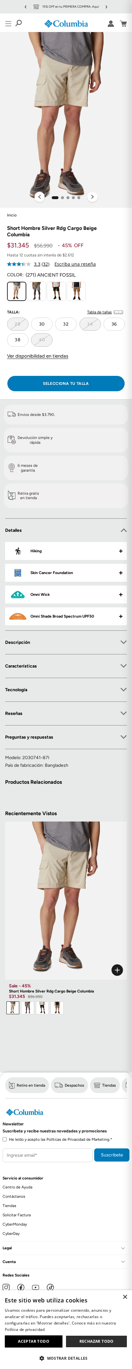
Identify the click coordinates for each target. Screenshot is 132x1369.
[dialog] (66, 1329)
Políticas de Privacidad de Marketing (77, 1139)
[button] (55, 197)
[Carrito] (123, 23)
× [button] (124, 1297)
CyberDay (11, 1233)
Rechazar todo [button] (96, 1341)
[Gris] (27, 1007)
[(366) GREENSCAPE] (56, 291)
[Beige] (12, 1007)
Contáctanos (14, 1196)
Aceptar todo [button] (33, 1341)
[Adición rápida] (66, 970)
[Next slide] (92, 197)
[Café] (57, 1007)
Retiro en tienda (31, 1085)
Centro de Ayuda (17, 1187)
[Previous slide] (39, 197)
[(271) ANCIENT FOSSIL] (16, 291)
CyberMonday (15, 1224)
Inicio (12, 215)
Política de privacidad (25, 1329)
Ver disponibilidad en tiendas (37, 356)
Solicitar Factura (17, 1215)
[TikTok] (50, 1287)
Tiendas (109, 1085)
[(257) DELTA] (76, 291)
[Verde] (42, 1007)
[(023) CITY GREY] (36, 291)
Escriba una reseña (75, 264)
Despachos (74, 1085)
